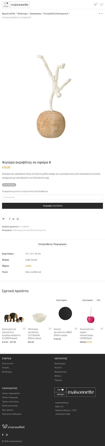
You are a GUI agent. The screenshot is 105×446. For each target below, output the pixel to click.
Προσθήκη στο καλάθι (36, 342)
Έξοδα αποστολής (10, 406)
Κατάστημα (22, 14)
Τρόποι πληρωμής (10, 397)
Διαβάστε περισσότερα (62, 339)
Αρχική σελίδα (8, 14)
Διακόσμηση (35, 14)
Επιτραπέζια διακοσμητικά (56, 14)
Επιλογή (4, 342)
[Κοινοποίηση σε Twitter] (13, 219)
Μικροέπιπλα (60, 372)
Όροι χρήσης (7, 410)
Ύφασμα (58, 380)
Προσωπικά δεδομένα (11, 414)
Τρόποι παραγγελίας (11, 393)
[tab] (53, 244)
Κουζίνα (58, 368)
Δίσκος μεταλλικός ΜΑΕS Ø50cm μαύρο (63, 332)
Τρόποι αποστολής (10, 402)
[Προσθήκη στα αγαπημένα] (4, 219)
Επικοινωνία (7, 363)
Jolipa (28, 266)
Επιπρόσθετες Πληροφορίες (52, 244)
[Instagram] (7, 434)
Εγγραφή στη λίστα (52, 205)
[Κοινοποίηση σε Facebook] (9, 219)
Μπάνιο (58, 376)
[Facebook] (2, 434)
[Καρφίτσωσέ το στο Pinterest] (18, 219)
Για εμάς (5, 368)
